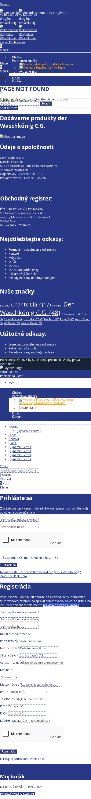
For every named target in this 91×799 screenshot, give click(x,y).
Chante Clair (31, 304)
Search (45, 103)
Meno (5, 634)
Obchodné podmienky (23, 270)
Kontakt (13, 253)
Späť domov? (9, 108)
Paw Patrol (51, 319)
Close (19, 376)
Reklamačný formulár (23, 274)
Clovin (57, 305)
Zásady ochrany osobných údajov (31, 278)
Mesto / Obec (10, 684)
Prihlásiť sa (7, 376)
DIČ (4, 713)
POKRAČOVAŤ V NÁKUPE (17, 794)
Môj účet (14, 258)
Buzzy (5, 305)
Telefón (6, 699)
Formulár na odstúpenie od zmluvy (32, 249)
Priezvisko (8, 641)
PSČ (4, 692)
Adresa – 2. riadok (12, 663)
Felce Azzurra (71, 314)
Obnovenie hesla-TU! (43, 558)
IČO (4, 706)
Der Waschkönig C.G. (37, 308)
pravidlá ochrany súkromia (61, 605)
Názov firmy (9, 648)
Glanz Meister (13, 319)
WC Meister (12, 323)
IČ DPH (5, 721)
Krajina (6, 670)
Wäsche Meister (31, 323)
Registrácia (8, 751)
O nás (12, 262)
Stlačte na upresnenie (47, 360)
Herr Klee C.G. (33, 319)
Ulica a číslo (9, 655)
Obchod (13, 266)
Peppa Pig (67, 319)
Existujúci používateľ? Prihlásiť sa (22, 759)
